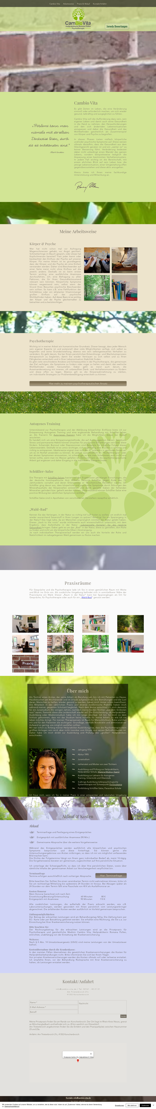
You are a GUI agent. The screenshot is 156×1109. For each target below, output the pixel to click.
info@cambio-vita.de (66, 989)
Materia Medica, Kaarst (108, 772)
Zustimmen (145, 1105)
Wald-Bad (87, 597)
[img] (97, 260)
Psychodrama (115, 784)
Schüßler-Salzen (56, 477)
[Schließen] (153, 1105)
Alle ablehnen (132, 1105)
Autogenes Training (64, 435)
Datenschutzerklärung (12, 1106)
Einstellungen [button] (119, 1105)
